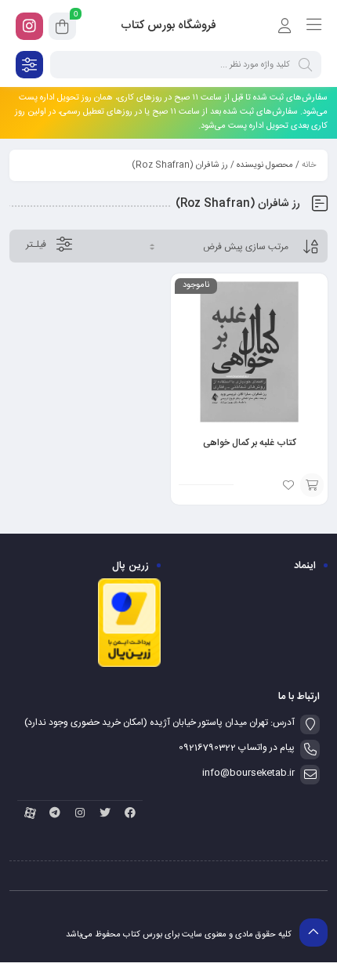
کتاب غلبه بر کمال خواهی (249, 443)
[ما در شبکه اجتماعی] (29, 26)
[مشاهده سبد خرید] (62, 29)
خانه (309, 165)
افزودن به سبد (312, 485)
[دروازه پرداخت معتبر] (129, 665)
